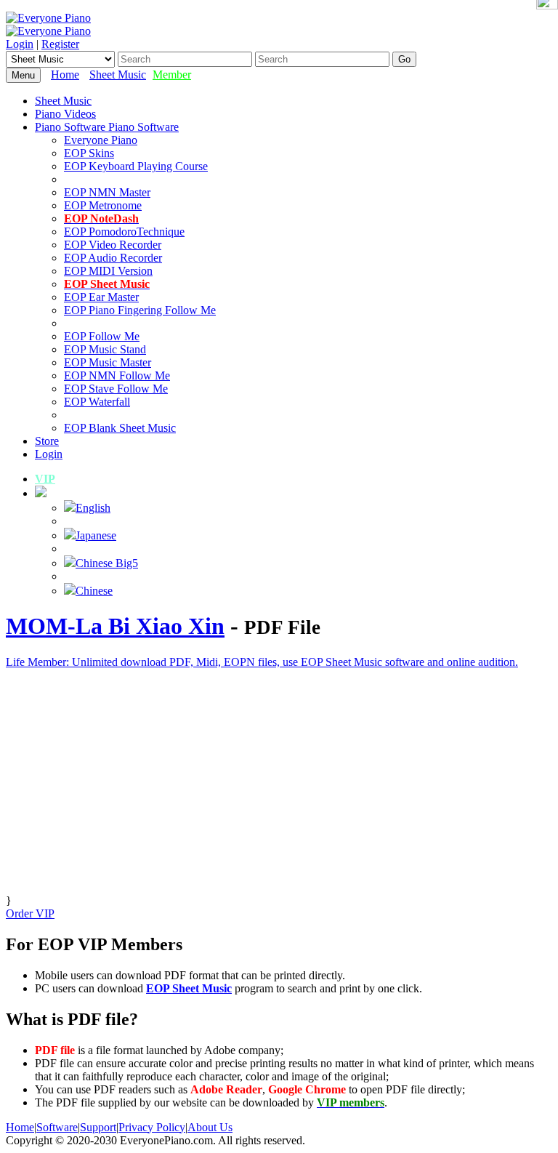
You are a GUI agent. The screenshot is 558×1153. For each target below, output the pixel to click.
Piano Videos (65, 114)
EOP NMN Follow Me (117, 375)
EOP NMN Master (107, 192)
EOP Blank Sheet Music (120, 428)
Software (57, 1127)
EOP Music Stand (105, 349)
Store (47, 441)
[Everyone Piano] (48, 18)
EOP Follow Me (102, 336)
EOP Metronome (103, 205)
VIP (45, 479)
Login (19, 44)
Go (404, 59)
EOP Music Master (107, 362)
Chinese (94, 590)
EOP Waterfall (97, 401)
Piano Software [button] (71, 127)
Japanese (96, 535)
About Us (209, 1127)
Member (172, 74)
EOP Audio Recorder (113, 258)
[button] (40, 493)
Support (98, 1127)
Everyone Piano (100, 140)
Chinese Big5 (107, 563)
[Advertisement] (279, 792)
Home (65, 74)
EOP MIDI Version (108, 271)
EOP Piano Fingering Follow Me (140, 310)
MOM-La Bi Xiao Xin (115, 626)
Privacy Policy (151, 1127)
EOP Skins (89, 153)
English (93, 508)
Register (60, 44)
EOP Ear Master (101, 297)
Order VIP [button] (30, 913)
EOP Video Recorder (112, 244)
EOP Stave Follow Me (116, 388)
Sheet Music (117, 74)
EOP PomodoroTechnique (124, 231)
